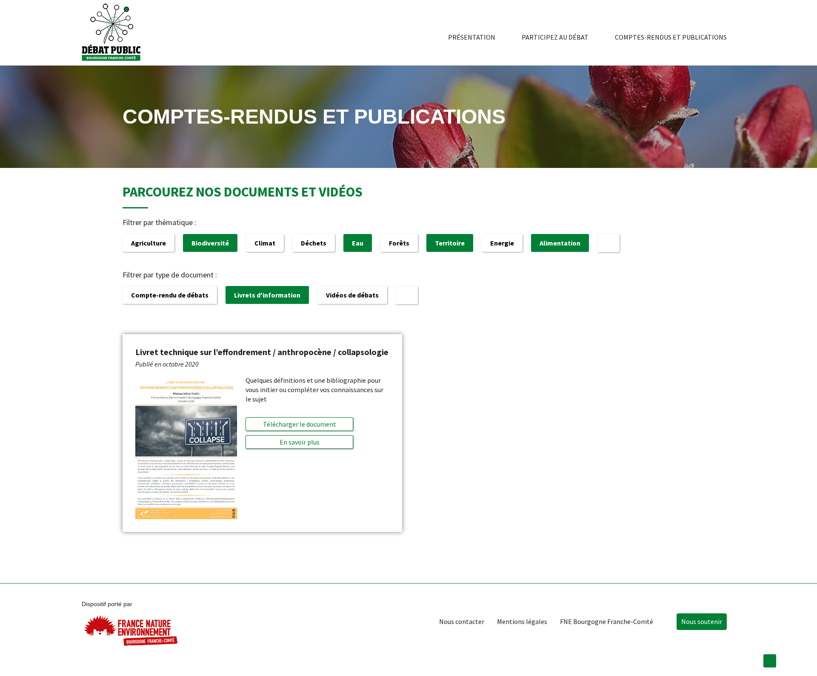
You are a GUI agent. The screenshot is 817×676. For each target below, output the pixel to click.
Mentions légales (522, 621)
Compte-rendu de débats (170, 295)
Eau (357, 243)
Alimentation (560, 243)
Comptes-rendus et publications (671, 37)
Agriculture (148, 243)
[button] (300, 442)
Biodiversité (210, 243)
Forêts (399, 243)
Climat (264, 243)
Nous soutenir (701, 621)
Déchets (313, 243)
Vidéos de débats (352, 295)
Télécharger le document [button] (299, 424)
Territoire (450, 243)
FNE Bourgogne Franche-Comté (606, 621)
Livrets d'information (267, 295)
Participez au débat (555, 37)
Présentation (471, 37)
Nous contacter (461, 621)
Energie (502, 243)
